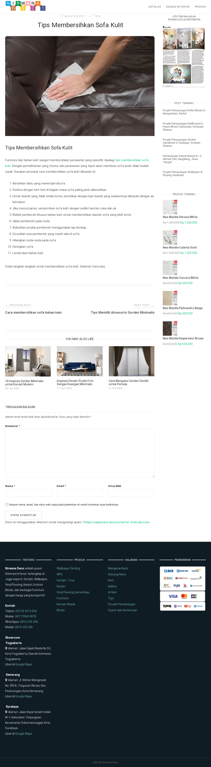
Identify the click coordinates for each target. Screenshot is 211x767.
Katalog (155, 6)
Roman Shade (66, 604)
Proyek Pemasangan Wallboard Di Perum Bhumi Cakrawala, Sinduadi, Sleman (183, 126)
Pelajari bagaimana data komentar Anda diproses (116, 522)
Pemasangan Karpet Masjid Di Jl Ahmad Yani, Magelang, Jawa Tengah (182, 159)
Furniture (63, 598)
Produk (200, 6)
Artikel (112, 592)
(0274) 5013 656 (26, 611)
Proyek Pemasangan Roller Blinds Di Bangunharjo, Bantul (184, 112)
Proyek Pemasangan (121, 604)
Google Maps (23, 664)
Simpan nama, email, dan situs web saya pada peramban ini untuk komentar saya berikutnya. (64, 504)
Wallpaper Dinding (68, 568)
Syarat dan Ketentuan (122, 610)
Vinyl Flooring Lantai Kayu (73, 592)
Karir (111, 580)
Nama (10, 486)
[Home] (25, 10)
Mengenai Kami (118, 568)
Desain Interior (178, 6)
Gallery (112, 586)
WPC (60, 574)
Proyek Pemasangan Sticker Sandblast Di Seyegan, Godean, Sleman (182, 142)
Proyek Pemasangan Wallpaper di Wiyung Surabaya (183, 173)
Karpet (61, 586)
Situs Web (114, 486)
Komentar (12, 426)
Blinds (61, 610)
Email (61, 486)
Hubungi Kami (117, 574)
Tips (97, 16)
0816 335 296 (29, 621)
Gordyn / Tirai (65, 580)
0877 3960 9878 (25, 616)
